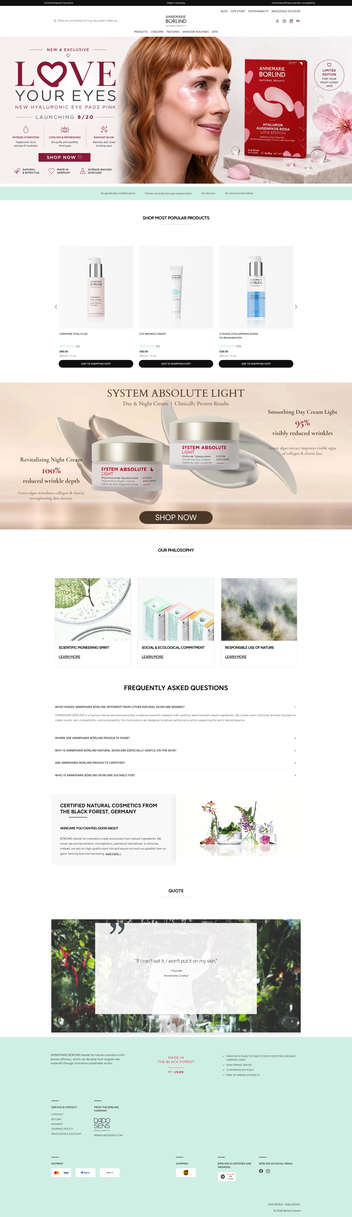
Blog (224, 11)
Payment (57, 1124)
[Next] (296, 307)
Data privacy (275, 1204)
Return (56, 1119)
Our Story (238, 11)
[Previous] (56, 307)
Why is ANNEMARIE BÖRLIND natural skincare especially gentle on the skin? (115, 750)
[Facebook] (261, 1171)
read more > (113, 853)
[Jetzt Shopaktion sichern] (176, 110)
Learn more (69, 657)
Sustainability (258, 11)
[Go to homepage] (176, 20)
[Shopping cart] (291, 21)
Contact (57, 1114)
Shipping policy (62, 1129)
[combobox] (90, 20)
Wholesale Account (286, 11)
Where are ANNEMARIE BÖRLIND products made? (92, 738)
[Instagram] (268, 1171)
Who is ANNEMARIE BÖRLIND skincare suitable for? (95, 775)
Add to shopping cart (96, 363)
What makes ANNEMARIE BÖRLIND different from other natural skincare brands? (120, 707)
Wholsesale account (66, 1133)
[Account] (277, 21)
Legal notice (292, 1204)
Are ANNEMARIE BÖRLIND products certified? (90, 763)
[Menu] (234, 1174)
